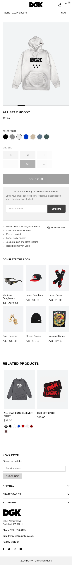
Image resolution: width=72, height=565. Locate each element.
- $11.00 (55, 300)
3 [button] (21, 105)
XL (10, 164)
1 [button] (6, 105)
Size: (7, 148)
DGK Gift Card (46, 413)
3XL (45, 164)
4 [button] (28, 105)
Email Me (56, 209)
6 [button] (43, 105)
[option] (36, 64)
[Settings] (60, 4)
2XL (28, 164)
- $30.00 (9, 341)
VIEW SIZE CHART (58, 227)
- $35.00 (32, 300)
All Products (19, 13)
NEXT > (64, 13)
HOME (7, 13)
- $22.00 (55, 341)
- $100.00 (10, 303)
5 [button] (36, 105)
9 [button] (65, 105)
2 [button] (14, 105)
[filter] (5, 137)
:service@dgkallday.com (21, 536)
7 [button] (50, 105)
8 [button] (58, 105)
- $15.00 (32, 341)
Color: (9, 131)
